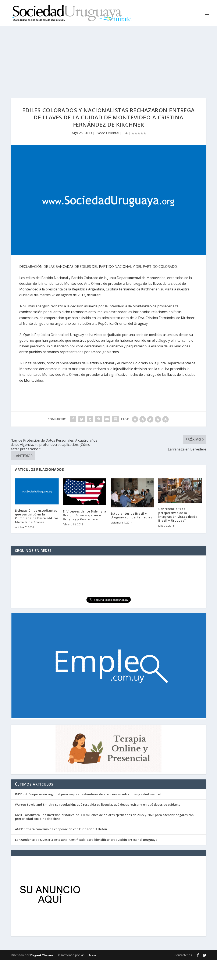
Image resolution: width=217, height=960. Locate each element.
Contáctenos (183, 955)
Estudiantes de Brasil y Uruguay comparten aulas (131, 515)
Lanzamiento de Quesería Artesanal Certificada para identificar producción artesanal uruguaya (86, 840)
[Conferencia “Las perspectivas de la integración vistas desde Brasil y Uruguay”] (180, 490)
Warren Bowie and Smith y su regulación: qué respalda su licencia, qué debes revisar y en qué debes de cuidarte (97, 805)
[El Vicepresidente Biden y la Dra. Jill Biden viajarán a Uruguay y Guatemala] (84, 491)
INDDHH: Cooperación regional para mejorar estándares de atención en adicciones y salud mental (88, 794)
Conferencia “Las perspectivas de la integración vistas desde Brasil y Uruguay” (177, 514)
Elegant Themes (41, 955)
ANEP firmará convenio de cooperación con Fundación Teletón (61, 829)
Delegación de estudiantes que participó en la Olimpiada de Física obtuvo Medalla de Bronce (36, 516)
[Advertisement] (108, 58)
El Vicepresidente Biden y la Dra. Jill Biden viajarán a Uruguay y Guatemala (84, 515)
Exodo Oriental (107, 133)
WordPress (88, 955)
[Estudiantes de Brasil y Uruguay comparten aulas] (132, 492)
